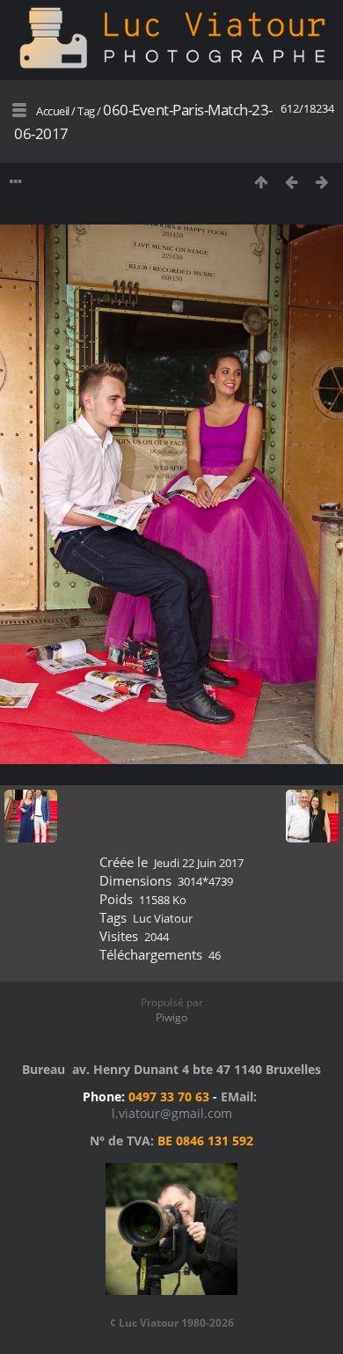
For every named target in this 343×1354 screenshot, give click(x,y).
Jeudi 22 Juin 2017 (199, 863)
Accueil (52, 111)
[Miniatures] (260, 182)
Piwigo (171, 1017)
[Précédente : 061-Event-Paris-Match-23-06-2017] (291, 182)
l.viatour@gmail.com (172, 1113)
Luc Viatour (163, 918)
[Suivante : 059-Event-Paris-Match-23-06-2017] (322, 182)
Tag (86, 111)
